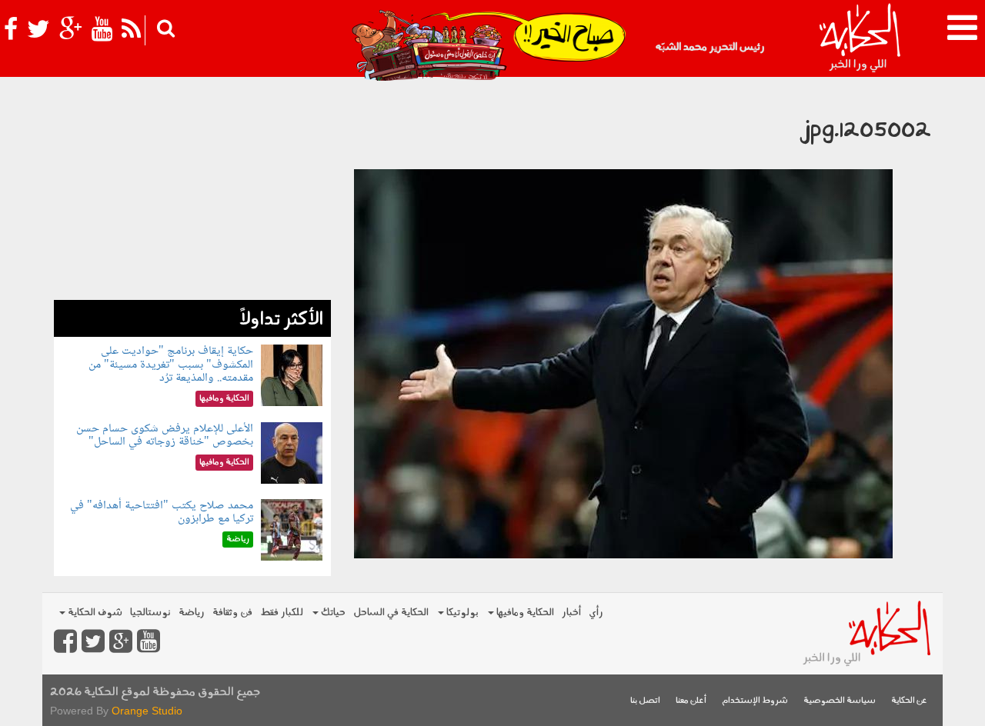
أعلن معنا (691, 701)
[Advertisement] (192, 192)
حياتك (332, 612)
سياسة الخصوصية (839, 701)
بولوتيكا (461, 612)
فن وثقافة (232, 612)
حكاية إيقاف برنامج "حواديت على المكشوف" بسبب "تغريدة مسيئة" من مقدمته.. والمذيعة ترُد (170, 364)
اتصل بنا (645, 701)
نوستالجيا (150, 612)
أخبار (571, 612)
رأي (596, 612)
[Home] (859, 38)
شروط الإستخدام (755, 701)
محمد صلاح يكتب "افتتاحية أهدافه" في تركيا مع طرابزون (161, 512)
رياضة (192, 612)
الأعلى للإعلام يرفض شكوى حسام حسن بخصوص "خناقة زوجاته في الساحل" (164, 435)
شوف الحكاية (93, 612)
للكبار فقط (281, 612)
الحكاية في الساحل (391, 612)
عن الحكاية (909, 701)
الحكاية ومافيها (524, 612)
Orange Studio (147, 710)
